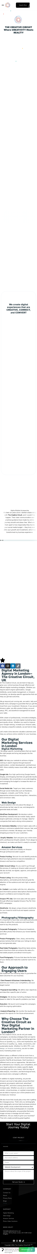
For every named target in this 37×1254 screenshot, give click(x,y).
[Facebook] (2, 666)
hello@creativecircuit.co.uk (11, 1231)
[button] (23, 5)
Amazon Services (8, 1218)
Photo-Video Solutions (10, 1221)
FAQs (5, 1203)
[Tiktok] (18, 666)
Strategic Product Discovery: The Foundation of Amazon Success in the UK (18, 651)
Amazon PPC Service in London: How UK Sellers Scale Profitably (16, 617)
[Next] (2, 540)
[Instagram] (7, 666)
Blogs (5, 1201)
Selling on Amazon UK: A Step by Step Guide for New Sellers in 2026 (18, 583)
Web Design (7, 1216)
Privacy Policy (7, 1198)
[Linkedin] (12, 666)
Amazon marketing (14, 1048)
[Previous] (1, 540)
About (5, 1195)
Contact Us (6, 1193)
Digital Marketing (8, 1213)
